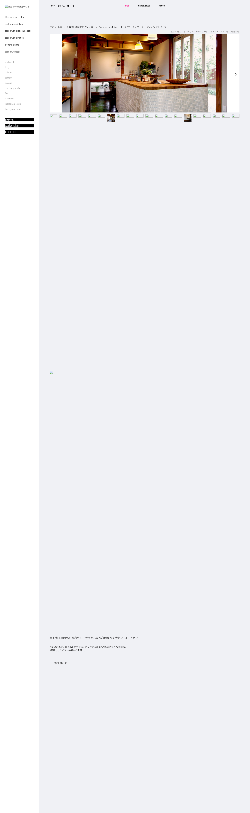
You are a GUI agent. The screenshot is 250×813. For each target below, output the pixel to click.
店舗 (60, 27)
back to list (60, 663)
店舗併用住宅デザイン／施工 (80, 27)
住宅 (52, 27)
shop (127, 5)
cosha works (62, 6)
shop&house (144, 5)
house (162, 5)
